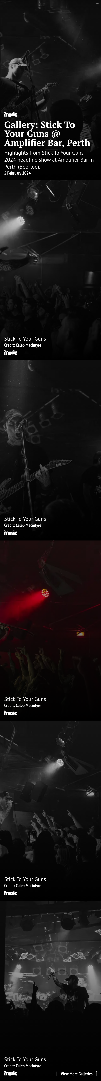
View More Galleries (77, 1073)
